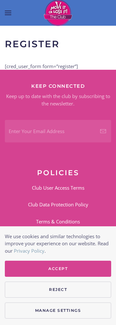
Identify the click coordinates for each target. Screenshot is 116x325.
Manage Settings (58, 310)
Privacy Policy (29, 251)
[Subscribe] (103, 131)
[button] (8, 13)
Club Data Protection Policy (58, 204)
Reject (58, 289)
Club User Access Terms (58, 188)
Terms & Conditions (58, 221)
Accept (58, 268)
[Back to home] (58, 13)
